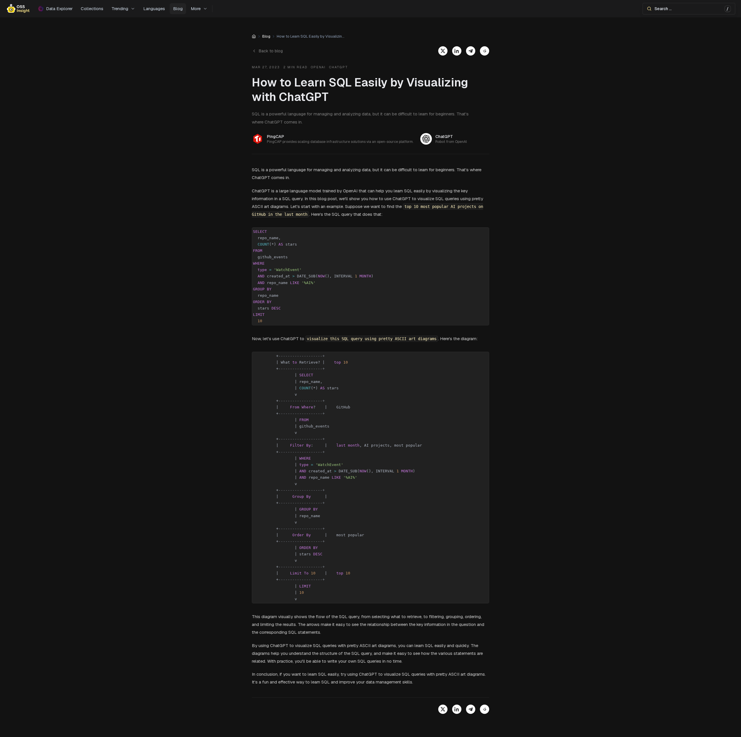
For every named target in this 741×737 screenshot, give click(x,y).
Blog (266, 36)
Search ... (691, 9)
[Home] (254, 36)
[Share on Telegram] (470, 51)
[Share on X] (442, 51)
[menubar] (370, 8)
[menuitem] (123, 8)
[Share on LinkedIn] (456, 51)
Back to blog (271, 51)
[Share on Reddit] (484, 51)
